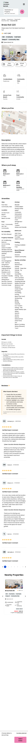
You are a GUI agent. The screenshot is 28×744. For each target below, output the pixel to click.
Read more (5, 157)
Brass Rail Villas (5, 20)
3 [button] (11, 567)
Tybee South (17, 19)
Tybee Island (10, 19)
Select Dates (20, 740)
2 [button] (8, 567)
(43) (9, 33)
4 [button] (14, 567)
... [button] (20, 567)
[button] (11, 12)
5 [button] (17, 567)
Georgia (3, 19)
